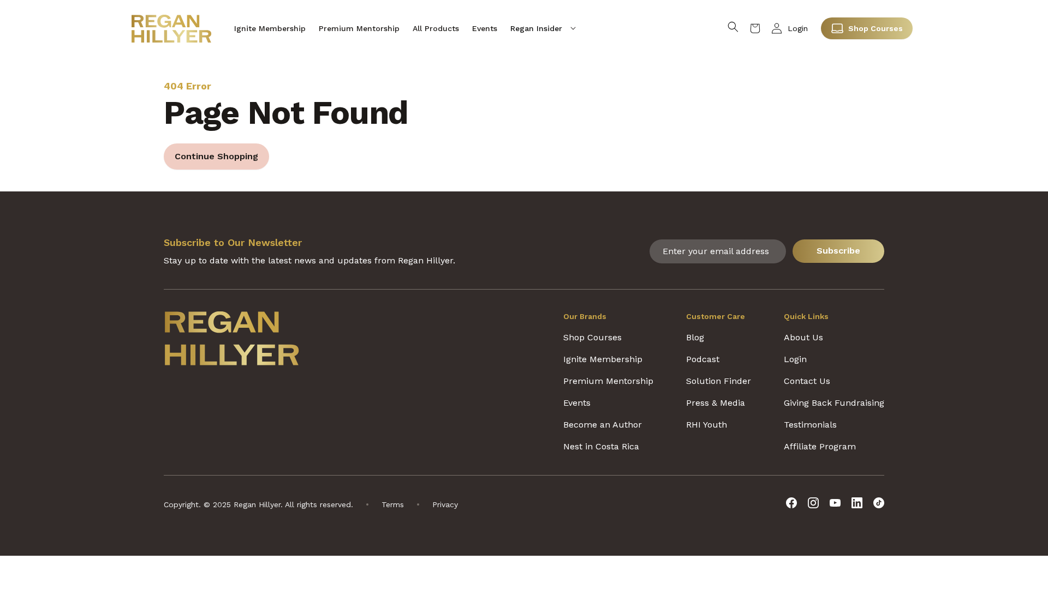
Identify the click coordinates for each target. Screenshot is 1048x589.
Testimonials (810, 424)
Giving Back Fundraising (834, 403)
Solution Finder (718, 381)
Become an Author (602, 424)
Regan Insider (536, 28)
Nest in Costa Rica (601, 446)
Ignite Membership (602, 359)
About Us (803, 337)
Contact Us (807, 381)
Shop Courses (875, 28)
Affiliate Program (820, 446)
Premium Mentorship (608, 381)
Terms (393, 504)
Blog (695, 337)
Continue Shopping (216, 156)
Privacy (445, 504)
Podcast (702, 359)
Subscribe (838, 250)
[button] (543, 28)
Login (798, 28)
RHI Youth (706, 424)
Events (577, 403)
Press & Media (715, 403)
